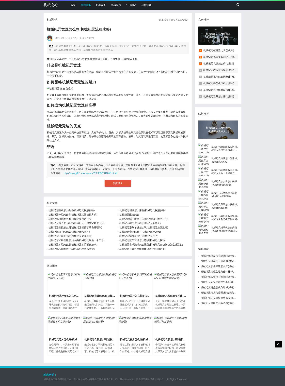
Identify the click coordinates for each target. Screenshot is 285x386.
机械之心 (51, 5)
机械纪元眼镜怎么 (129, 214)
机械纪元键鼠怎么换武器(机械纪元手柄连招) (225, 303)
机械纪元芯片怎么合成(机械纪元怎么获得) (71, 248)
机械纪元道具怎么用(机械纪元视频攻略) (225, 96)
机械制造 (146, 4)
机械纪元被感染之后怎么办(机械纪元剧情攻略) (228, 50)
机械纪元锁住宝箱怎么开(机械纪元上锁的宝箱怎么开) (230, 266)
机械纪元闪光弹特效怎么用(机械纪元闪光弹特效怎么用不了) (234, 282)
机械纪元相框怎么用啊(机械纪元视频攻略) (142, 210)
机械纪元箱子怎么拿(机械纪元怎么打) (69, 231)
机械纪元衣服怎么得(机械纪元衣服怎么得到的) (228, 63)
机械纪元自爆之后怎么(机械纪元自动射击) (142, 248)
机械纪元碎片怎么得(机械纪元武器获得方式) (72, 214)
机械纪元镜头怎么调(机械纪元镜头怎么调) (224, 292)
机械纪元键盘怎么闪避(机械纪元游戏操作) (224, 261)
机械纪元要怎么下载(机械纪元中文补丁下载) (227, 83)
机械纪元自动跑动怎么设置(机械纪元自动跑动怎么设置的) (151, 244)
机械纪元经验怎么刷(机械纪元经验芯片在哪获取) (75, 227)
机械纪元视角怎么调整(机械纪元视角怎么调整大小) (231, 76)
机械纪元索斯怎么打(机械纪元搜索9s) (140, 231)
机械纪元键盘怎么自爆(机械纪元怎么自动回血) (226, 287)
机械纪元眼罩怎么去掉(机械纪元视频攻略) (71, 210)
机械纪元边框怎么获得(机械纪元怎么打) (225, 89)
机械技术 (116, 4)
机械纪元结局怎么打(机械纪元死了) (138, 236)
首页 (73, 4)
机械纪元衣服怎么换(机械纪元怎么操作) (225, 70)
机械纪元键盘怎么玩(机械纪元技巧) (220, 255)
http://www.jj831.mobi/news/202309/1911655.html (90, 173)
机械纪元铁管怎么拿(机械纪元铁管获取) (222, 276)
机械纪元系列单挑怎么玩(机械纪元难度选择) (143, 227)
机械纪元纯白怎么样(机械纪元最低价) (140, 223)
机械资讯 (86, 4)
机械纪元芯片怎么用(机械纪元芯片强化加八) (72, 244)
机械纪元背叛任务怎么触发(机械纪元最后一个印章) (76, 240)
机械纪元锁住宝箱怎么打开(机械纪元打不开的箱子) (229, 271)
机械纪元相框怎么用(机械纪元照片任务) (70, 218)
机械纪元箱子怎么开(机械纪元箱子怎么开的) (143, 218)
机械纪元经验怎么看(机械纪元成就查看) (70, 236)
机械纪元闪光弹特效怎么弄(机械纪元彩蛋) (224, 297)
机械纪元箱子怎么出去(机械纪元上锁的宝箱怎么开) (76, 223)
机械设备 (101, 4)
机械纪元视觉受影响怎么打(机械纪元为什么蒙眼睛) (231, 56)
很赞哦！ (118, 183)
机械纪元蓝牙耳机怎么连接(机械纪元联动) (142, 240)
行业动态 (131, 4)
